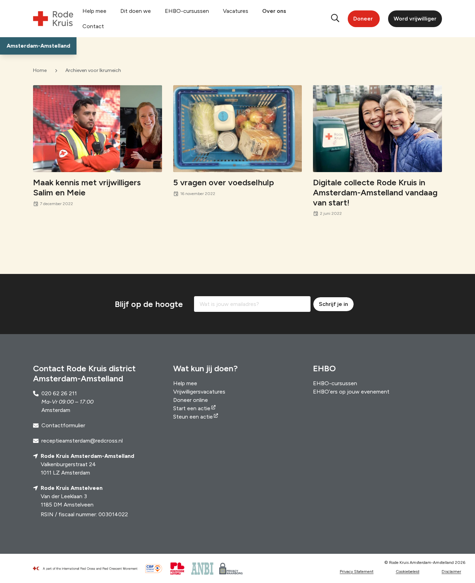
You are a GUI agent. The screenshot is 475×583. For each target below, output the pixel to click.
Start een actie (191, 408)
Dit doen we (135, 11)
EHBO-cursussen (187, 11)
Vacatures (235, 11)
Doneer (363, 18)
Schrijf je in (333, 304)
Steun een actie (193, 416)
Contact (93, 26)
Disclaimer (451, 571)
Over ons (274, 11)
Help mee (94, 11)
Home (40, 70)
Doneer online (190, 400)
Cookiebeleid (407, 571)
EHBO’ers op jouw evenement (351, 391)
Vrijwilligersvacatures (199, 391)
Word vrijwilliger (415, 18)
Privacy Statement (356, 571)
